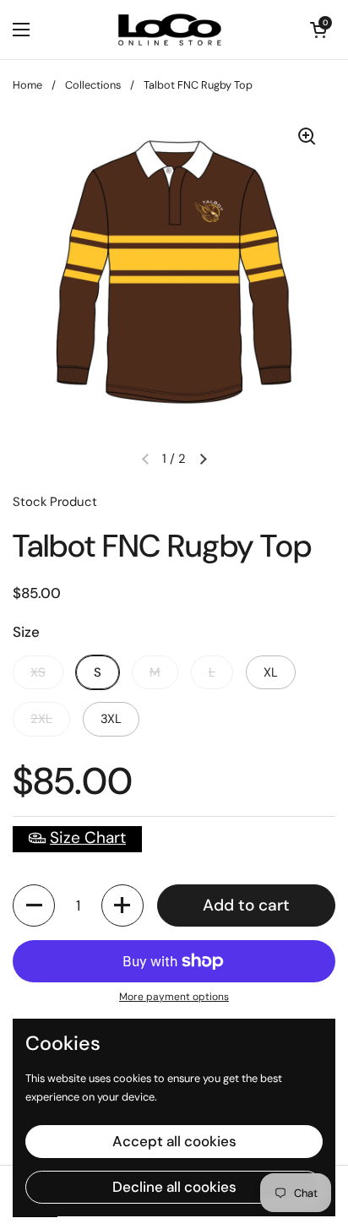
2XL (41, 718)
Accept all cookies (174, 1141)
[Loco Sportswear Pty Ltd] (170, 29)
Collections (93, 85)
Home (27, 85)
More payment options (174, 996)
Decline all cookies (174, 1186)
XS (38, 672)
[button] (34, 905)
